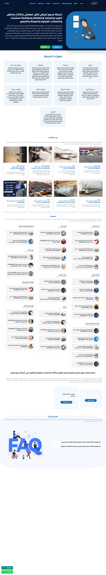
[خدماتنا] (57, 307)
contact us (56, 47)
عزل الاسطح (41, 3)
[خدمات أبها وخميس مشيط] (84, 324)
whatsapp (44, 47)
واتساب (9, 572)
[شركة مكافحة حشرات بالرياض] (16, 226)
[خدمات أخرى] (55, 226)
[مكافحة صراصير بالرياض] (19, 282)
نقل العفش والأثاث (67, 3)
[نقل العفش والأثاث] (21, 306)
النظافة (48, 3)
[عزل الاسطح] (23, 250)
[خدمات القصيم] (55, 275)
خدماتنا (75, 3)
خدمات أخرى (33, 3)
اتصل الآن (9, 568)
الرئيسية (82, 3)
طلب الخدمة (91, 400)
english (7, 3)
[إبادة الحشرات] (88, 226)
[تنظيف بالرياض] (88, 275)
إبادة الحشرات (55, 3)
